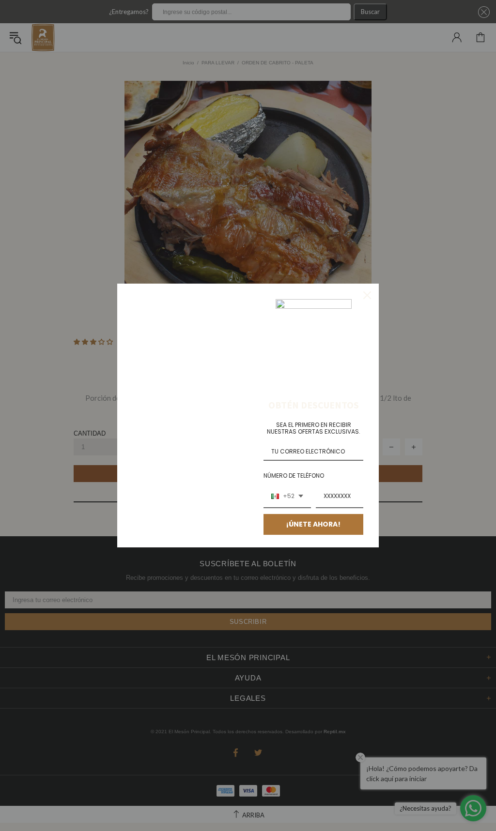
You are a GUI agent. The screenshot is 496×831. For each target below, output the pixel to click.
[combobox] (287, 496)
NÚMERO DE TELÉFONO (294, 475)
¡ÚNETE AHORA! (313, 524)
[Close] (367, 295)
